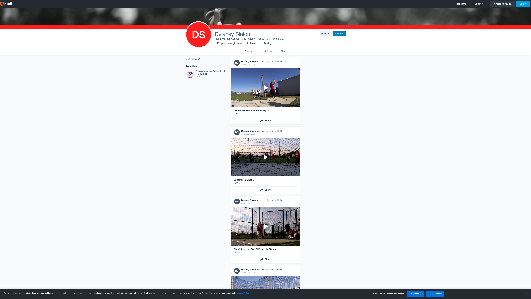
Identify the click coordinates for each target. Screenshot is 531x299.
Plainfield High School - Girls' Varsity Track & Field (242, 38)
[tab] (248, 51)
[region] (265, 294)
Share (326, 33)
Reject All (415, 294)
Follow (340, 33)
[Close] (527, 294)
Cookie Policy (243, 293)
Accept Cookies (435, 294)
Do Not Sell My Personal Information (388, 294)
